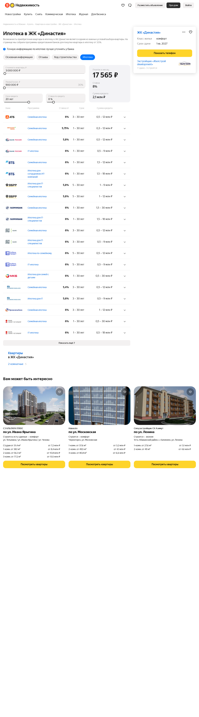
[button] (130, 5)
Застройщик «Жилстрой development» (151, 63)
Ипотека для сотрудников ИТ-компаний (36, 173)
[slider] (44, 73)
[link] (188, 5)
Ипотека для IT (35, 298)
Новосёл (73, 428)
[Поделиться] (184, 32)
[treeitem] (13, 14)
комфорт (161, 38)
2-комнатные (15, 364)
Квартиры (15, 353)
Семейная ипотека (37, 117)
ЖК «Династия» (148, 32)
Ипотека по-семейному (40, 253)
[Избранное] (123, 5)
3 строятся (151, 68)
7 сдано (141, 68)
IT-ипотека (33, 151)
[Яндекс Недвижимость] (22, 5)
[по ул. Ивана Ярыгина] (34, 405)
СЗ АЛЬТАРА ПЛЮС (13, 428)
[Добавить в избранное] (190, 32)
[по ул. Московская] (100, 405)
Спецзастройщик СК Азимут (148, 428)
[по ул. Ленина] (165, 405)
